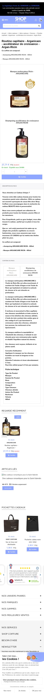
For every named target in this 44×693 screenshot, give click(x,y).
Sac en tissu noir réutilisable (11, 543)
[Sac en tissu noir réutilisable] (11, 523)
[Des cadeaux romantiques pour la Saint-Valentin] (20, 475)
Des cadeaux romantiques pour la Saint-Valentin (21, 478)
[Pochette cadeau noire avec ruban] (32, 523)
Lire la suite (8, 488)
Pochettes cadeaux (13, 507)
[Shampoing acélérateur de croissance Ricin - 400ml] (22, 143)
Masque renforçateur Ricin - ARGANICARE (22, 73)
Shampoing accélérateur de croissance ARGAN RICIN (22, 122)
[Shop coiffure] (21, 19)
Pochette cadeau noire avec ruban (33, 540)
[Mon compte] (36, 20)
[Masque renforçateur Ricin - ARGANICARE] (22, 94)
